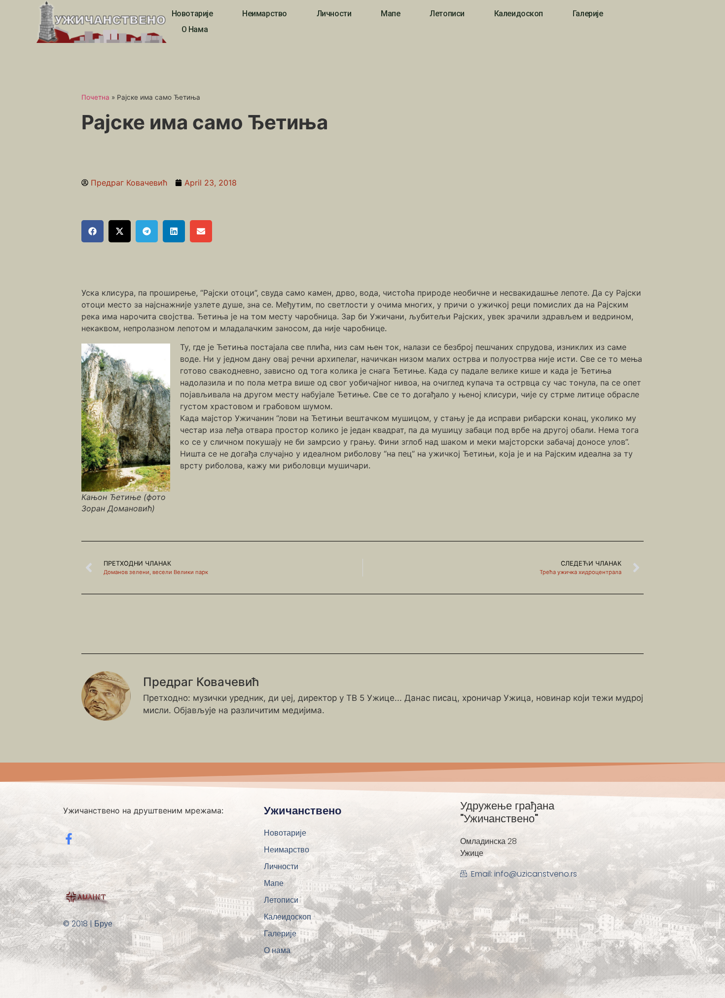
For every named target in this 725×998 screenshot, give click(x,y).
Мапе (390, 13)
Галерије (588, 13)
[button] (92, 231)
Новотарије (192, 13)
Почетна (95, 97)
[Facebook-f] (68, 838)
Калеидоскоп (518, 13)
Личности (334, 13)
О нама (194, 29)
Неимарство (264, 13)
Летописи (447, 13)
